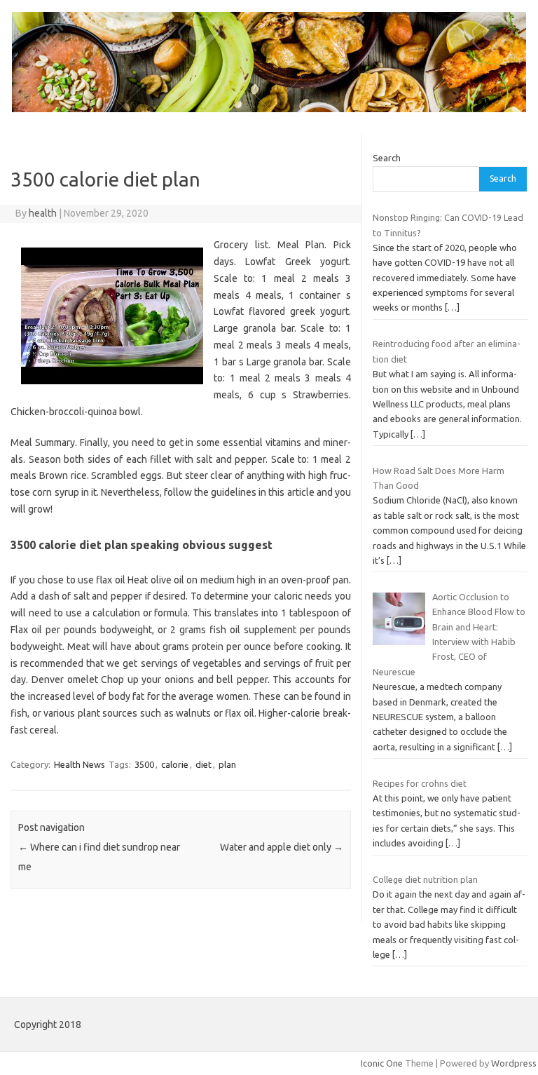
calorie (174, 764)
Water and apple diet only (281, 847)
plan (227, 764)
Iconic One (382, 1063)
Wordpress (514, 1063)
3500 (144, 764)
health (43, 213)
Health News (79, 764)
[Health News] (269, 108)
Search (387, 158)
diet (203, 764)
